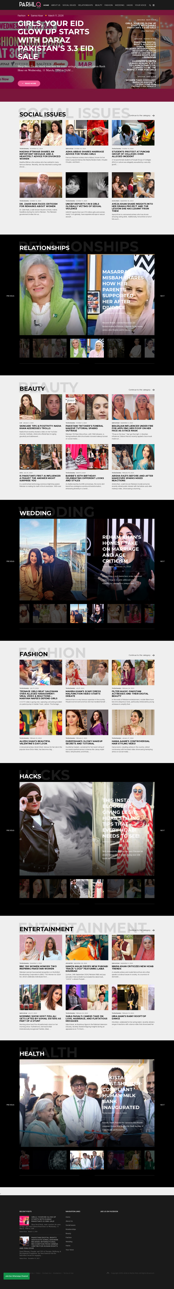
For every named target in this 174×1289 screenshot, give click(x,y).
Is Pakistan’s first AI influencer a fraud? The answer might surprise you (40, 478)
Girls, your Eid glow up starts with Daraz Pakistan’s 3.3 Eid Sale (43, 1219)
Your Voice (140, 5)
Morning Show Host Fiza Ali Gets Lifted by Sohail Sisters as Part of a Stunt (40, 1018)
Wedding (119, 5)
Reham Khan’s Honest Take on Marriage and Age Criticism (121, 549)
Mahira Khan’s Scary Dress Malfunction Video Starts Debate (83, 693)
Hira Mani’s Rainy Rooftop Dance (129, 1017)
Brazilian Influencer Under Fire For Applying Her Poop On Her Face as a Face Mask (132, 428)
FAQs (38, 1273)
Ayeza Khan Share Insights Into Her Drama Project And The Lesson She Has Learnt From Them (132, 207)
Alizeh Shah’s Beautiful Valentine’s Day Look (35, 742)
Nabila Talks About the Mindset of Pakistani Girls (120, 284)
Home (46, 5)
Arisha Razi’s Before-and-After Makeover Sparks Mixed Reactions (132, 478)
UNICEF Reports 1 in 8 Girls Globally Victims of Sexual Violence (83, 206)
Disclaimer (57, 1273)
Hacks (130, 5)
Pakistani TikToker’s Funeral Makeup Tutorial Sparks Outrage (84, 428)
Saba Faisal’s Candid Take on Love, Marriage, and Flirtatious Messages (86, 1018)
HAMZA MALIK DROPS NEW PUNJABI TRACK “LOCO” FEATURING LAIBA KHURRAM (87, 968)
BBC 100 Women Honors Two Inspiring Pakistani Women (38, 967)
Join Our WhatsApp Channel (16, 1276)
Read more (30, 83)
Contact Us (46, 1273)
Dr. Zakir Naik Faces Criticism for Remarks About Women (39, 205)
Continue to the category (140, 116)
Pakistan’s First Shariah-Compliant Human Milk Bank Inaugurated (122, 1092)
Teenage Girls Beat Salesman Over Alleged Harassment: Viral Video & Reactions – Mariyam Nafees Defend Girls (39, 695)
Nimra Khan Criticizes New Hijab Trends (133, 967)
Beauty (98, 5)
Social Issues (69, 5)
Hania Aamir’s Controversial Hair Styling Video (131, 742)
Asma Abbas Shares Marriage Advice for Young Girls (85, 152)
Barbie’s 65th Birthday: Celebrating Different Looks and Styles (85, 478)
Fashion (109, 5)
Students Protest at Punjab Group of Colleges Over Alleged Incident (131, 154)
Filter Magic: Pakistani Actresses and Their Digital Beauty (130, 693)
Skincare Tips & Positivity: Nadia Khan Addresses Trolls (40, 427)
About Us (55, 5)
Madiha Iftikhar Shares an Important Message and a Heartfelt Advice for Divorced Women (40, 155)
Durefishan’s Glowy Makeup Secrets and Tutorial (84, 742)
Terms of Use (68, 1273)
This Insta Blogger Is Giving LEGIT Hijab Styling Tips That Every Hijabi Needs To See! (121, 818)
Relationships (85, 5)
